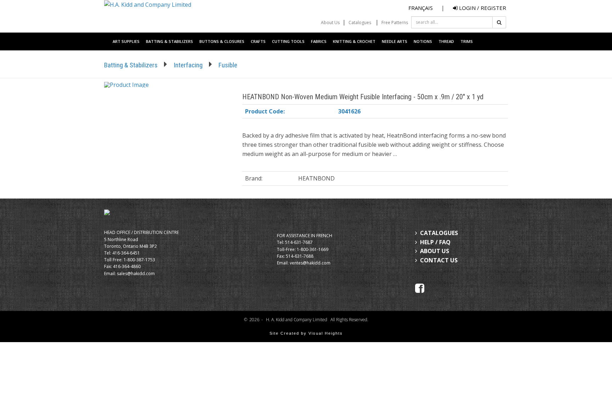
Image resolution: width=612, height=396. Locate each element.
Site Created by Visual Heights (306, 333)
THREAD (446, 41)
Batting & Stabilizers (131, 65)
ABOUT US (434, 251)
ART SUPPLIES (126, 41)
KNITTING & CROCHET (354, 41)
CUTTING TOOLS (288, 41)
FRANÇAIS (420, 7)
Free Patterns (394, 22)
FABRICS (319, 41)
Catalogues (359, 22)
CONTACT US (439, 260)
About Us (330, 22)
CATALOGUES (439, 233)
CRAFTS (258, 41)
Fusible (228, 65)
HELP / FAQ (435, 242)
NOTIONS (423, 41)
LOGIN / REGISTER (482, 7)
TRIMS (466, 41)
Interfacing (188, 65)
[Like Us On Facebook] (419, 287)
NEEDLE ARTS (394, 41)
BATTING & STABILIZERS (169, 41)
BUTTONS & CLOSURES (221, 41)
